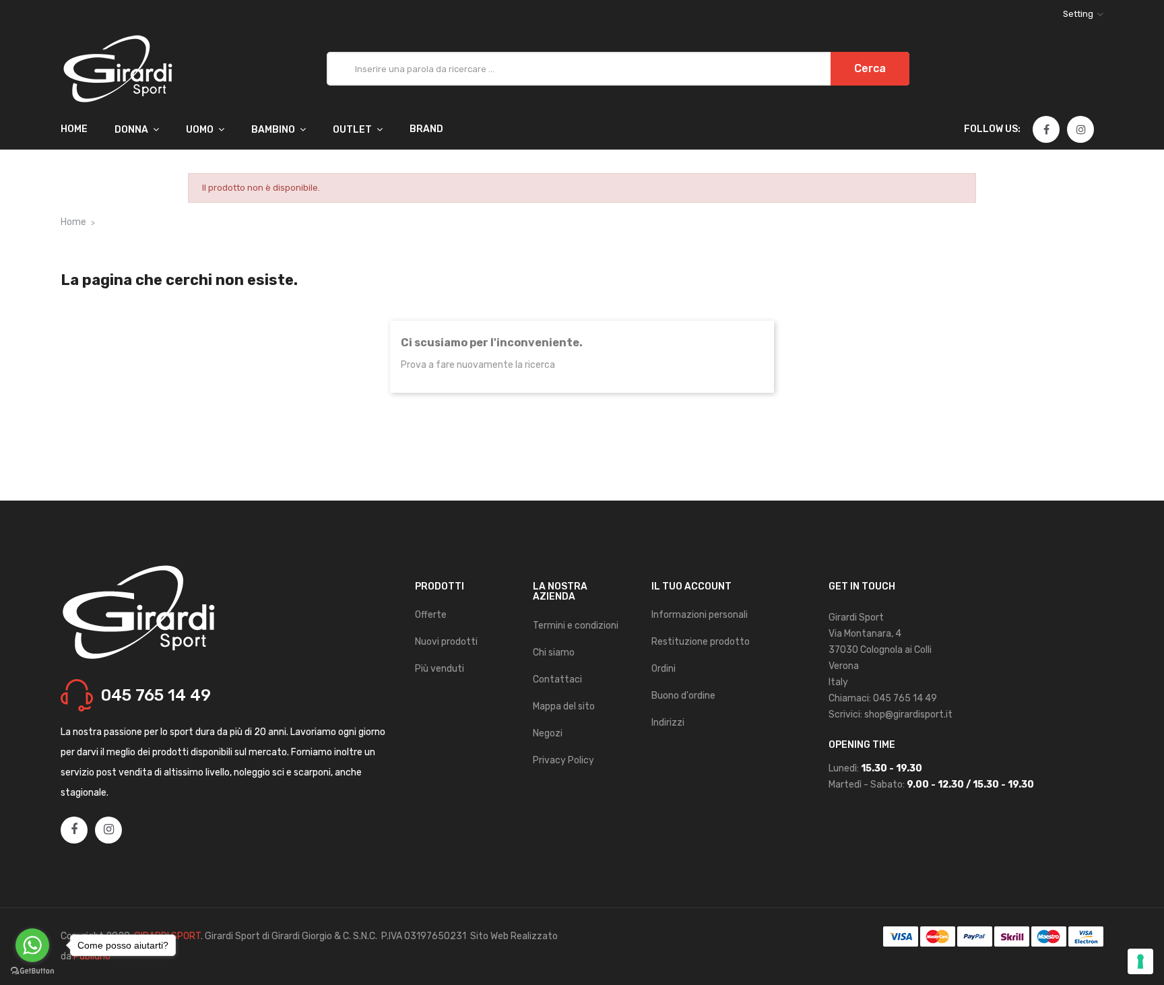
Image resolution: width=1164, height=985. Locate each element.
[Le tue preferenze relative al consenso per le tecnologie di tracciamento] (1140, 961)
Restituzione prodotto (700, 641)
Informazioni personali (699, 615)
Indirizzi (667, 722)
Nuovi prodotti (446, 641)
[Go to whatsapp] (32, 945)
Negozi (547, 733)
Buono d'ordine (683, 695)
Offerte (431, 615)
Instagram (1081, 130)
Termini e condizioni (575, 625)
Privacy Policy (563, 760)
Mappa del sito (564, 706)
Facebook (1046, 130)
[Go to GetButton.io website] (32, 971)
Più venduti (439, 668)
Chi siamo (554, 652)
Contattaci (557, 679)
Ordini (663, 668)
